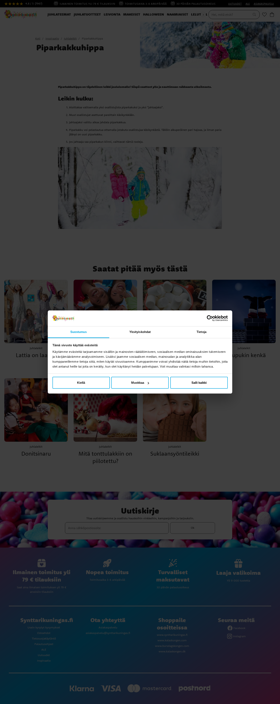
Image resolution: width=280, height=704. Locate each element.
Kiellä (81, 382)
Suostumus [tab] (78, 332)
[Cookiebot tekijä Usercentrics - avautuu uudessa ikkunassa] (210, 318)
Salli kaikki (199, 382)
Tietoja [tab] (201, 332)
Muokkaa (137, 382)
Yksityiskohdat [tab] (140, 332)
